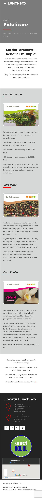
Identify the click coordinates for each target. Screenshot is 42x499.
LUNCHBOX (17, 3)
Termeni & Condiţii (20, 487)
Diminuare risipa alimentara (27, 490)
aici (35, 382)
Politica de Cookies (9, 490)
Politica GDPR (7, 487)
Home (6, 20)
